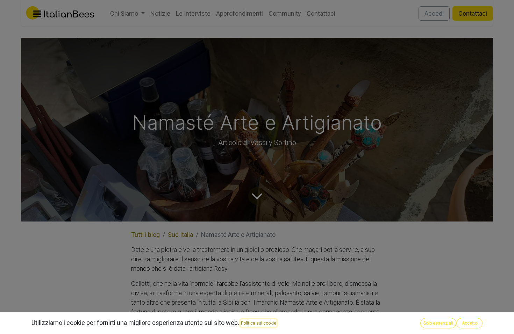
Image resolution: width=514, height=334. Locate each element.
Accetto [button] (469, 323)
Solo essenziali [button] (438, 323)
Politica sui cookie (258, 323)
